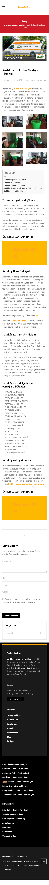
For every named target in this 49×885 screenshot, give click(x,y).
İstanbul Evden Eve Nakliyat (15, 810)
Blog (9, 737)
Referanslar (12, 733)
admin (25, 80)
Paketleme (7, 832)
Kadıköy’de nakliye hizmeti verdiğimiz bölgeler (23, 188)
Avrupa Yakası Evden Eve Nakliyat (17, 790)
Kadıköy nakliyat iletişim (13, 191)
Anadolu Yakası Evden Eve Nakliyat (18, 795)
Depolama (7, 827)
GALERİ (24, 866)
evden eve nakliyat (22, 89)
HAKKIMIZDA (17, 862)
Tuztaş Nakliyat (14, 715)
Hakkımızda (12, 720)
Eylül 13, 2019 (8, 80)
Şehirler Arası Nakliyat (12, 814)
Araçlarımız (12, 724)
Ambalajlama (8, 823)
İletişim (10, 741)
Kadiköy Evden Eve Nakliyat (19, 659)
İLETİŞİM (8, 870)
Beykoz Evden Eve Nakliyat (14, 786)
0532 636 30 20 (15, 699)
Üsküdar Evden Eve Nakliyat (15, 777)
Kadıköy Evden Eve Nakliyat (14, 764)
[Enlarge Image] (24, 48)
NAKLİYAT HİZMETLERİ (32, 862)
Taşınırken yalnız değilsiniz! (15, 180)
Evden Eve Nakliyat (38, 80)
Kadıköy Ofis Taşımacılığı (13, 819)
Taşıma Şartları (9, 836)
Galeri (10, 728)
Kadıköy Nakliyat (20, 321)
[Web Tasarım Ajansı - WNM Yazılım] (24, 882)
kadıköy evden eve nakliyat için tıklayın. (26, 484)
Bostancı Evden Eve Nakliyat (15, 769)
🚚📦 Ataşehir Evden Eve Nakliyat (17, 782)
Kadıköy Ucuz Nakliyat (12, 182)
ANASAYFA (6, 862)
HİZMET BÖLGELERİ (12, 866)
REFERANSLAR (34, 866)
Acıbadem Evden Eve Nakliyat (15, 773)
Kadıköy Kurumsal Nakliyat (14, 185)
